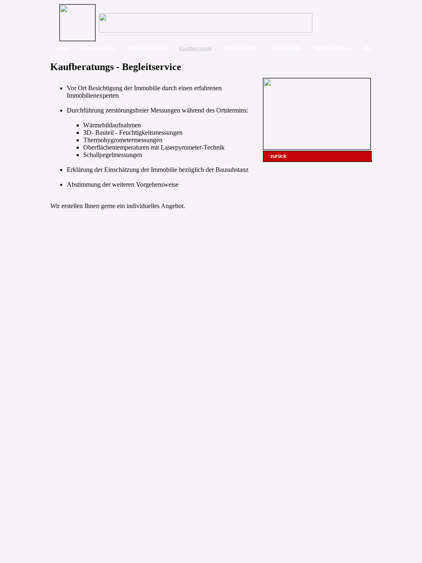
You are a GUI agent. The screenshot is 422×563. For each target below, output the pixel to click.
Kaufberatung (195, 49)
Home (62, 49)
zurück (278, 156)
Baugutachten (240, 49)
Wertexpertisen (332, 49)
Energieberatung (146, 49)
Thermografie (286, 49)
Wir (367, 49)
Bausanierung (98, 49)
